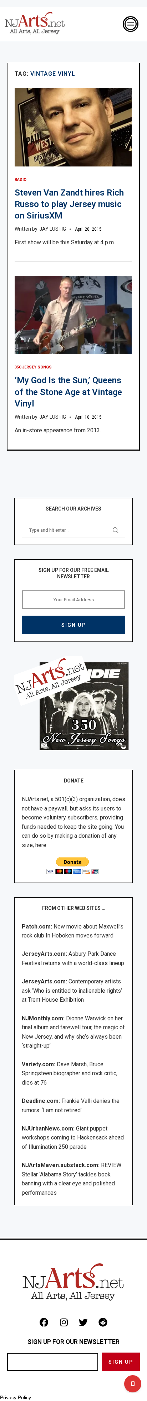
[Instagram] (64, 1322)
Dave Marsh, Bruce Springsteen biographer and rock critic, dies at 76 (69, 1073)
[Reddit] (103, 1322)
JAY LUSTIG (52, 229)
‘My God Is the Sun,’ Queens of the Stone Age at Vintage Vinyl (68, 392)
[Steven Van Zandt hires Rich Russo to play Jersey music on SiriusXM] (73, 127)
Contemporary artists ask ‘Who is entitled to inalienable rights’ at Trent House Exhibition (72, 990)
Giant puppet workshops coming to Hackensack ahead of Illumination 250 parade (73, 1137)
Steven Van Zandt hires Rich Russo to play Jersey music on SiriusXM (69, 204)
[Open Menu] (130, 24)
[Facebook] (44, 1322)
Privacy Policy (15, 1397)
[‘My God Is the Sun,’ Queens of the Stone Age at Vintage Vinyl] (73, 315)
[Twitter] (83, 1322)
